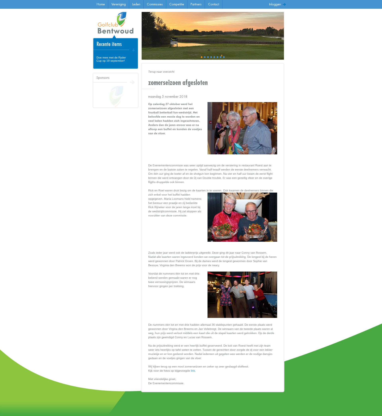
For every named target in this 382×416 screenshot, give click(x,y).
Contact (213, 4)
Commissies (155, 4)
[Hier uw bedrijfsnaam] (115, 96)
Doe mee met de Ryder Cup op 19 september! (111, 59)
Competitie (176, 4)
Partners (196, 4)
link (193, 370)
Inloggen (275, 4)
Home (100, 4)
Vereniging (118, 4)
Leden (136, 4)
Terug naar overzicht (161, 71)
